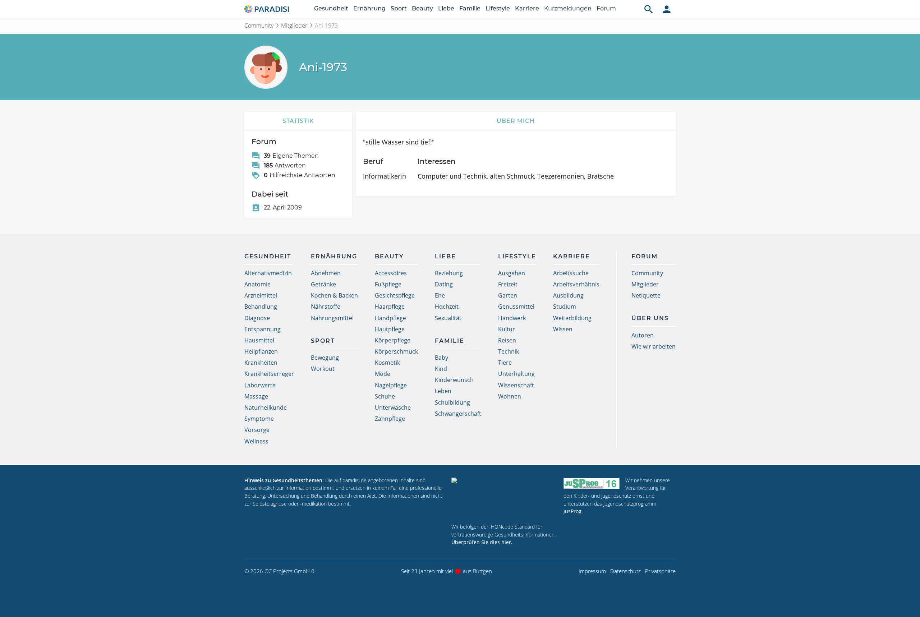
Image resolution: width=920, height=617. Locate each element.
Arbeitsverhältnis (576, 284)
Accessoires (391, 273)
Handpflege (390, 318)
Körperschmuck (396, 351)
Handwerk (512, 318)
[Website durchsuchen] (649, 9)
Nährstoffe (325, 306)
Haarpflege (390, 306)
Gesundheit (331, 8)
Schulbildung (452, 402)
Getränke (323, 284)
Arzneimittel (260, 295)
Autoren (642, 335)
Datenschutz (625, 571)
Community (258, 25)
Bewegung (325, 358)
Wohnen (509, 396)
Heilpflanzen (261, 351)
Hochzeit (447, 306)
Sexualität (448, 318)
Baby (441, 358)
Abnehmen (326, 273)
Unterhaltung (516, 374)
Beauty (422, 8)
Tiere (505, 363)
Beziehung (449, 273)
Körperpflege (392, 340)
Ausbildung (568, 295)
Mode (382, 374)
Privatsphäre (660, 571)
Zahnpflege (390, 419)
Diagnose (257, 318)
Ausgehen (511, 273)
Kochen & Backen (334, 295)
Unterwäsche (393, 407)
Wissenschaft (516, 385)
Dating (444, 284)
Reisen (507, 340)
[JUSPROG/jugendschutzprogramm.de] (592, 483)
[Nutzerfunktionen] (667, 9)
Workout (323, 369)
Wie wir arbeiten (653, 346)
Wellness (256, 441)
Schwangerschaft (458, 414)
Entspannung (262, 329)
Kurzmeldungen (568, 8)
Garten (507, 295)
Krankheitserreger (269, 374)
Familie (469, 8)
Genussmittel (516, 306)
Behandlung (260, 306)
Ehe (440, 295)
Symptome (259, 419)
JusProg (572, 511)
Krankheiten (260, 363)
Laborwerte (260, 385)
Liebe (446, 8)
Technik (508, 351)
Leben (443, 391)
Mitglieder (294, 25)
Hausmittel (259, 340)
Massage (256, 396)
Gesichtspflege (395, 295)
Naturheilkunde (265, 407)
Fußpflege (388, 284)
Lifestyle (498, 8)
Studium (564, 306)
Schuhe (385, 396)
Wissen (562, 329)
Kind (441, 369)
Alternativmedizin (268, 273)
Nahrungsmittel (332, 318)
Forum (606, 8)
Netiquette (646, 295)
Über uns (650, 318)
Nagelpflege (391, 385)
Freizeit (508, 284)
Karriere (527, 8)
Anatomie (257, 284)
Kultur (506, 329)
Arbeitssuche (571, 273)
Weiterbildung (572, 318)
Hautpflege (390, 329)
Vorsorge (257, 430)
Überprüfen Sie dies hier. (481, 542)
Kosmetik (387, 363)
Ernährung (369, 8)
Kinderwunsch (454, 380)
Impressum (592, 571)
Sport (399, 8)
